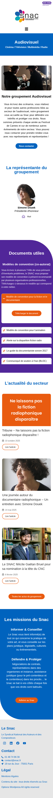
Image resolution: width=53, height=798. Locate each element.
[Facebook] (18, 743)
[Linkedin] (11, 743)
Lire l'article (10, 447)
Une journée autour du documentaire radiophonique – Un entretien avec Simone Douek (25, 499)
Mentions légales (10, 776)
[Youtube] (24, 743)
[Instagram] (4, 743)
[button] (26, 29)
